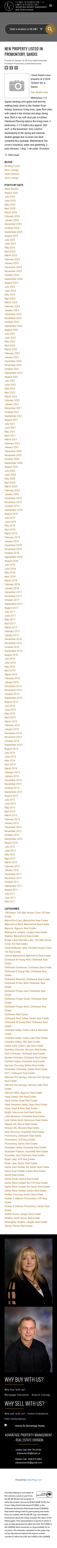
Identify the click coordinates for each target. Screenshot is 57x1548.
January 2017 (12, 635)
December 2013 (13, 780)
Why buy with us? (15, 1389)
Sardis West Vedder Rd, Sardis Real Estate (27, 1186)
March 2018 (11, 580)
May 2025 (10, 247)
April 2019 (10, 529)
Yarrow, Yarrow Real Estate (19, 1225)
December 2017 (13, 592)
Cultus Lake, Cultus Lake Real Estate (24, 1045)
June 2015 (10, 709)
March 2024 (11, 302)
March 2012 (11, 862)
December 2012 (13, 827)
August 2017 (11, 607)
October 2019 (12, 506)
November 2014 (13, 737)
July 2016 (10, 658)
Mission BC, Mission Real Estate (22, 1127)
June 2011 (10, 897)
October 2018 (12, 553)
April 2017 (10, 623)
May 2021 (10, 431)
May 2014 (10, 760)
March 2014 (11, 768)
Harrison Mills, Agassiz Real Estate (23, 1092)
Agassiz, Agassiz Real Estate (20, 928)
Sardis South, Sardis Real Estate (22, 1178)
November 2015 (13, 690)
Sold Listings (12, 177)
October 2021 (12, 412)
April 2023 (10, 345)
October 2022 (12, 368)
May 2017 (10, 619)
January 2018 (12, 588)
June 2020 (10, 474)
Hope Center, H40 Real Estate (20, 1096)
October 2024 (12, 275)
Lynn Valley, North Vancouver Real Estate (26, 1120)
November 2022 (13, 365)
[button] (15, 1389)
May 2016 (10, 666)
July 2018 (10, 564)
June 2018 (10, 568)
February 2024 (12, 306)
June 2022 (10, 384)
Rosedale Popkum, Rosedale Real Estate (26, 1151)
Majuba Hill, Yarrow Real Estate (21, 1124)
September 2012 (13, 838)
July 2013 (10, 799)
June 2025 (10, 243)
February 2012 (12, 866)
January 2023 (12, 357)
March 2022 (11, 396)
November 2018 (13, 549)
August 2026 (11, 192)
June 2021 (10, 427)
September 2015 (13, 697)
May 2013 (10, 807)
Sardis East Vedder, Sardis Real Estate (25, 1171)
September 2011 (13, 885)
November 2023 (13, 318)
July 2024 (10, 286)
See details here (39, 92)
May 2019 (10, 525)
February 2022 (12, 400)
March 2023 (11, 349)
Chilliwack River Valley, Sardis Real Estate (27, 1018)
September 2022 (13, 372)
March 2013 (11, 815)
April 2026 (10, 208)
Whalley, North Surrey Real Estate (22, 1218)
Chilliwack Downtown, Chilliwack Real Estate (28, 967)
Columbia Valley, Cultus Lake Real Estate (26, 1038)
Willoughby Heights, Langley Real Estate (26, 1222)
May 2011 (10, 901)
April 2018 (10, 576)
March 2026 (11, 212)
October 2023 (12, 322)
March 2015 (11, 721)
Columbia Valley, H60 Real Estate (22, 1041)
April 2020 (10, 482)
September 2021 (13, 416)
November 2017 (13, 596)
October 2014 (12, 741)
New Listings (12, 170)
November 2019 (13, 502)
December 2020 (13, 451)
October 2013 (12, 788)
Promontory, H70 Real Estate (20, 1139)
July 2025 (10, 239)
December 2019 (13, 498)
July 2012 (10, 846)
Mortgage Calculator (17, 1395)
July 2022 (10, 380)
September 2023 (13, 326)
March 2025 (11, 255)
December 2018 (13, 545)
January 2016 (12, 682)
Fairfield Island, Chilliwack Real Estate (25, 1061)
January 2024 (12, 310)
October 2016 (12, 647)
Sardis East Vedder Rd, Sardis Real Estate (27, 1167)
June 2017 (10, 615)
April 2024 (10, 298)
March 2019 (11, 533)
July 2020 (10, 470)
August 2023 (11, 329)
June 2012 (10, 850)
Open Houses (12, 173)
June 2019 (10, 521)
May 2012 (10, 854)
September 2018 (13, 557)
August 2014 (11, 748)
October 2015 (12, 694)
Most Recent (11, 188)
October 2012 (12, 835)
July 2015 (10, 705)
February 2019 (12, 537)
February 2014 (12, 772)
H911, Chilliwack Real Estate (20, 1073)
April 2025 (10, 251)
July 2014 (10, 752)
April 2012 (10, 858)
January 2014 (12, 776)
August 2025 (11, 235)
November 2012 (13, 831)
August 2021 (11, 419)
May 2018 (10, 572)
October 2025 (12, 228)
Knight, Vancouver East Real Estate (23, 1112)
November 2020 (13, 455)
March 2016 (11, 674)
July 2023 (10, 333)
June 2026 (10, 200)
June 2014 (10, 756)
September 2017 (13, 603)
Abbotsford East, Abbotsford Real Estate (26, 920)
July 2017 (10, 611)
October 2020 (12, 459)
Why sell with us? (15, 1413)
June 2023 (10, 337)
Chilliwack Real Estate (16, 1014)
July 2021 (10, 423)
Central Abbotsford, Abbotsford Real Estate (28, 955)
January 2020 (12, 494)
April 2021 (10, 435)
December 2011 (13, 874)
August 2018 (11, 561)
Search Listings (41, 1395)
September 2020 (13, 463)
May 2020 (10, 478)
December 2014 (13, 733)
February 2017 (12, 631)
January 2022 (12, 404)
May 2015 (10, 713)
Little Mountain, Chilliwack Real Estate (25, 1116)
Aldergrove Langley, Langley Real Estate (26, 932)
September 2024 (13, 279)
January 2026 (12, 220)
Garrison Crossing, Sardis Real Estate (24, 1065)
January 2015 (12, 729)
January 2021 (12, 447)
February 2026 (12, 216)
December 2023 (13, 314)
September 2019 (13, 510)
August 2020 (11, 466)
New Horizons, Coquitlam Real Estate (24, 1131)
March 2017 (11, 627)
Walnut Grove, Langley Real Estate (23, 1214)
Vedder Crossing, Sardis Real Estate (24, 1194)
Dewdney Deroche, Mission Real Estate (26, 1049)
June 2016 (10, 662)
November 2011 (13, 878)
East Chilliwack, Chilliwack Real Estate (25, 1053)
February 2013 (12, 819)
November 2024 (13, 271)
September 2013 (13, 792)
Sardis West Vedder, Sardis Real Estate (26, 1190)
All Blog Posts (12, 166)
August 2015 (11, 701)
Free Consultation (15, 1419)
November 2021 (13, 408)
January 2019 (12, 541)
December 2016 (13, 639)
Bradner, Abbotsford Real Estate (22, 936)
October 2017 (12, 600)
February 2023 (12, 353)
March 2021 (11, 439)
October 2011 (12, 881)
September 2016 (13, 650)
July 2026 (10, 196)
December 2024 (13, 267)
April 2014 (10, 764)
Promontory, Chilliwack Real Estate (23, 1135)
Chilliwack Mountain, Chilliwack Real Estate (27, 979)
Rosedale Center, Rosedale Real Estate (25, 1147)
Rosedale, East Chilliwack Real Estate (25, 1155)
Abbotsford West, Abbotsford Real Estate (27, 924)
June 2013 (10, 803)
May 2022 (10, 388)
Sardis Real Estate (14, 1174)
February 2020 (12, 490)
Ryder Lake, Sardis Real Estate (21, 1163)
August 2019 (11, 513)
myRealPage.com (33, 1480)
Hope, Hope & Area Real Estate (21, 1108)
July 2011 (10, 893)
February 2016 (12, 678)
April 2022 (10, 392)
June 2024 (10, 290)
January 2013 (12, 823)
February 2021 (12, 443)
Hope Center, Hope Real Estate (21, 1100)
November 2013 (13, 784)
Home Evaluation (38, 1413)
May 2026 (10, 204)
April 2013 (10, 811)
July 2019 (10, 517)
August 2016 (11, 654)
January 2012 (12, 870)
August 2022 (11, 376)
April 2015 (10, 717)
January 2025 (12, 263)
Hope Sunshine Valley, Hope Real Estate (26, 1104)
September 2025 (13, 232)
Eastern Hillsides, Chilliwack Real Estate (26, 1057)
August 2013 (11, 795)
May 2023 (10, 341)
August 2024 (11, 282)
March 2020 (11, 486)
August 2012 (11, 842)
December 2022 (13, 361)
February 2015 (12, 725)
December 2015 (13, 686)
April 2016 (10, 670)
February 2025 (12, 259)
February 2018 (12, 584)
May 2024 (10, 294)
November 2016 (13, 643)
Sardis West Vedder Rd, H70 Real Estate (26, 1182)
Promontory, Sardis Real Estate (27, 63)
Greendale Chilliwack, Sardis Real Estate (26, 1069)
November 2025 (13, 224)
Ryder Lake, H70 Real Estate (20, 1159)
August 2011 (11, 889)
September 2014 (13, 744)
